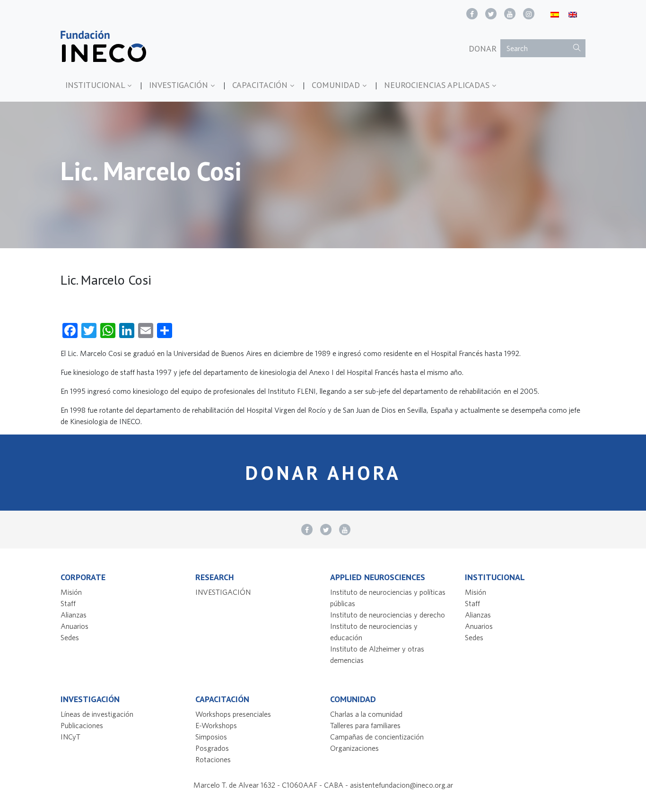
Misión (71, 592)
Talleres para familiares (365, 725)
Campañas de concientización (377, 736)
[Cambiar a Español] (555, 14)
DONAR (483, 48)
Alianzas (74, 614)
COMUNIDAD (337, 84)
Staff (68, 603)
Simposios (211, 736)
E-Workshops (216, 725)
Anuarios (74, 626)
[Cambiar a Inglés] (573, 14)
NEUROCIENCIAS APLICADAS (438, 84)
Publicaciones (82, 725)
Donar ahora (323, 472)
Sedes (70, 637)
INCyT (70, 736)
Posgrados (212, 748)
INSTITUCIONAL (96, 84)
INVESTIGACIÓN (179, 84)
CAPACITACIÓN (261, 84)
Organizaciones (354, 748)
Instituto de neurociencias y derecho (387, 614)
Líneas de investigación (97, 714)
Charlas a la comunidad (366, 714)
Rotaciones (213, 759)
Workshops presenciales (233, 714)
